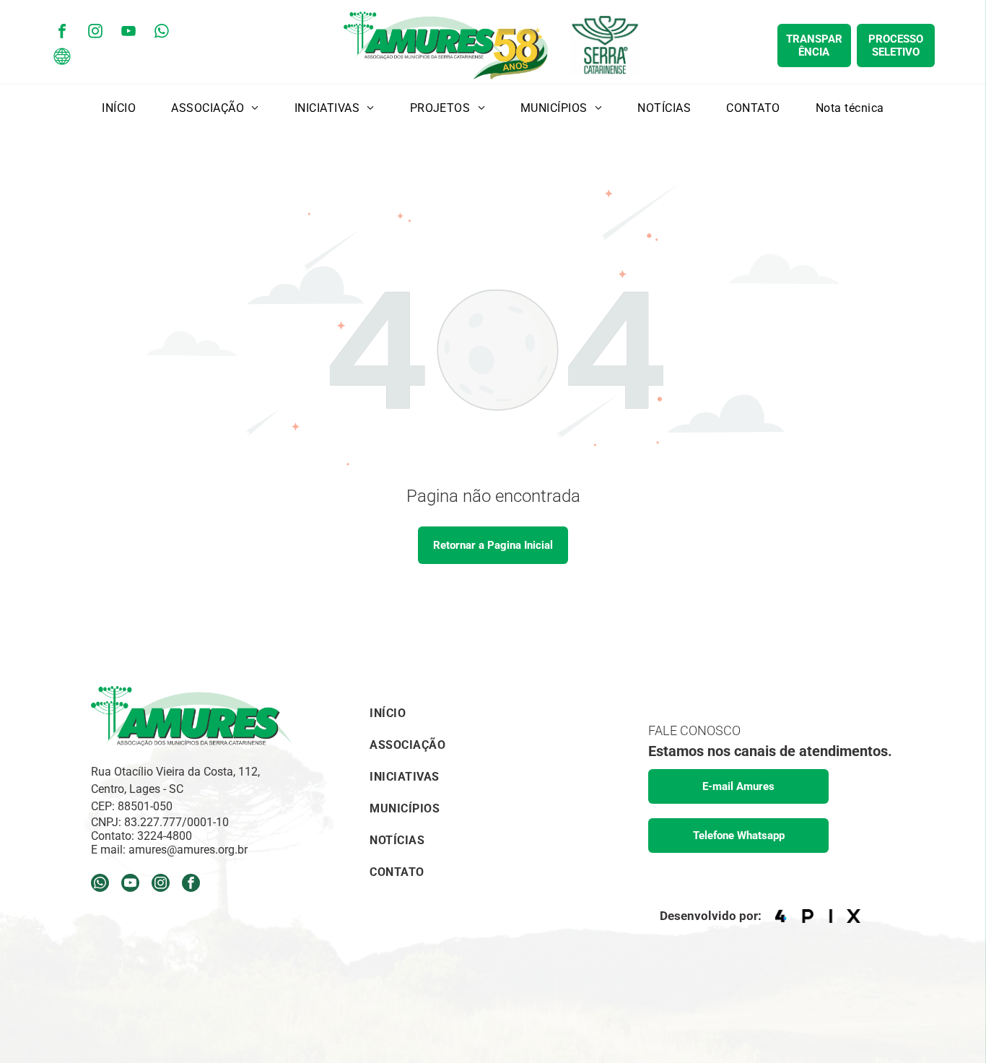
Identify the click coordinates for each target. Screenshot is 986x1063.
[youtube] (128, 32)
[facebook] (62, 32)
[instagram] (95, 32)
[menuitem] (119, 107)
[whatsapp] (162, 32)
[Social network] (62, 58)
